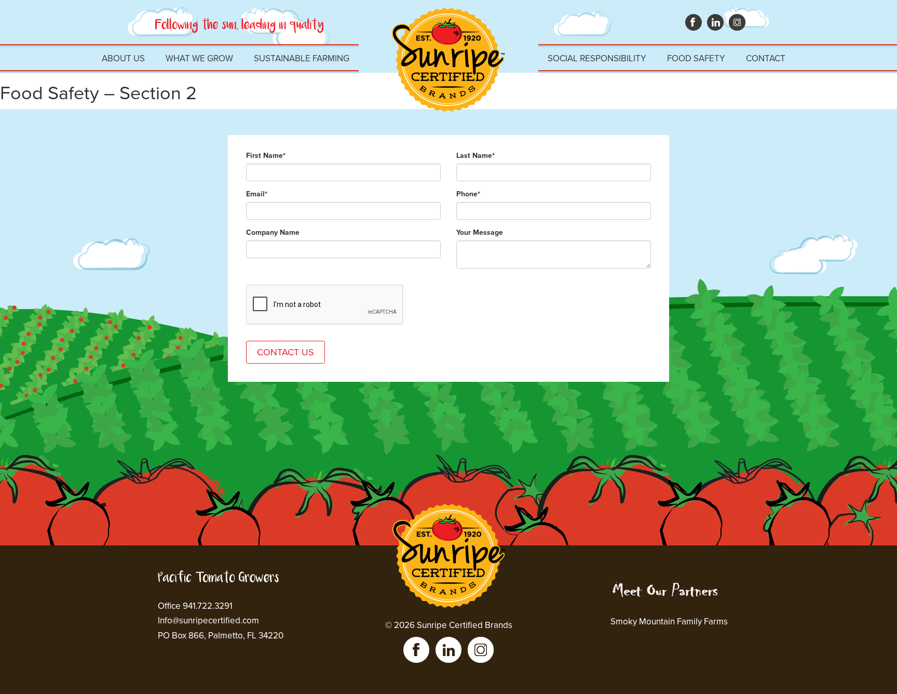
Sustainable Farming (301, 58)
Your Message (479, 232)
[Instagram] (481, 650)
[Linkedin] (448, 650)
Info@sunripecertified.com (208, 620)
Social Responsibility (597, 58)
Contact (765, 58)
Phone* (468, 194)
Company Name (273, 232)
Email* (256, 194)
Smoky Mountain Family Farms (669, 621)
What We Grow (199, 58)
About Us (123, 58)
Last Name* (475, 155)
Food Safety (696, 58)
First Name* (266, 155)
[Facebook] (416, 650)
